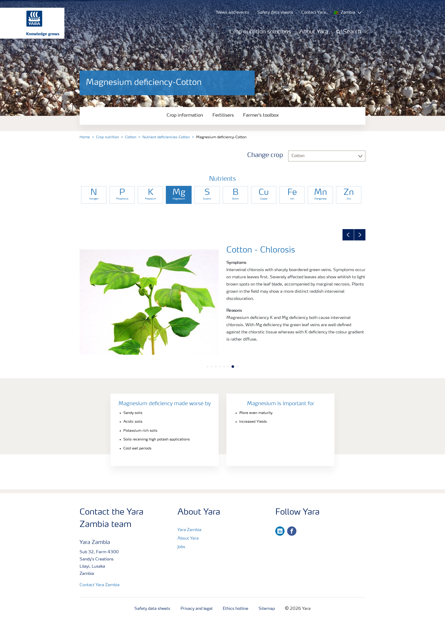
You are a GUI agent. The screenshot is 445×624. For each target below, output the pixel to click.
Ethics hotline (235, 609)
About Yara (313, 32)
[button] (348, 234)
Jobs (181, 547)
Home (85, 137)
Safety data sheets (152, 609)
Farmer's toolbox (261, 115)
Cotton (130, 137)
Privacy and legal (196, 609)
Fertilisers (223, 115)
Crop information (185, 115)
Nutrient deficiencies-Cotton (166, 137)
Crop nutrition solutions (260, 32)
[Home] (29, 23)
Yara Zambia (189, 530)
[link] (94, 195)
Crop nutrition (107, 137)
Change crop (265, 155)
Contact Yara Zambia (99, 585)
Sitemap (267, 609)
